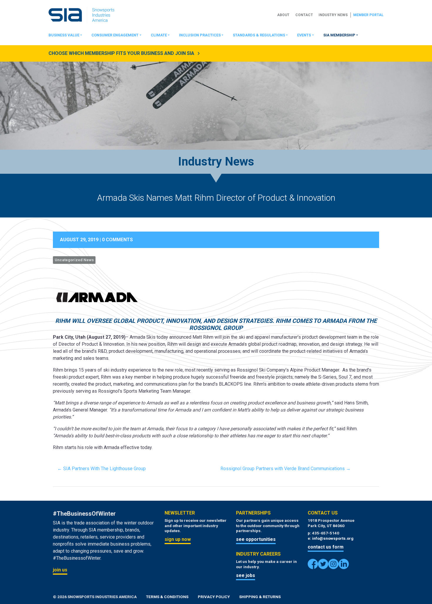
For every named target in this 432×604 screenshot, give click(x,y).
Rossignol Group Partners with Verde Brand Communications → (285, 468)
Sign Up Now (178, 539)
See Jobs (245, 575)
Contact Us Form (326, 547)
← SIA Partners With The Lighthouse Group (101, 468)
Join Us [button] (60, 570)
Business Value (63, 35)
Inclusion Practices (200, 35)
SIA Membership (339, 35)
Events (304, 35)
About (283, 15)
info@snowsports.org (333, 538)
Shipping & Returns (260, 596)
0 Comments (117, 239)
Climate (159, 35)
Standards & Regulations (259, 35)
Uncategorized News (74, 260)
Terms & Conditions (167, 596)
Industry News (333, 15)
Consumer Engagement (114, 35)
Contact (304, 15)
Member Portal (368, 15)
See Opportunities (256, 539)
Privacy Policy (214, 596)
